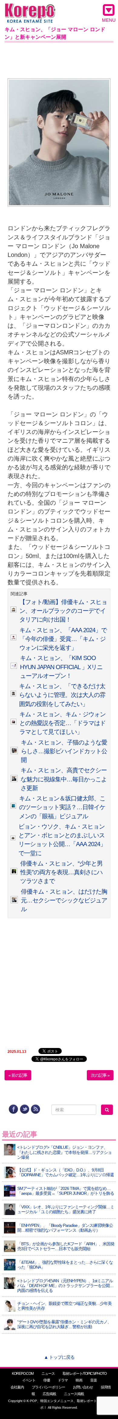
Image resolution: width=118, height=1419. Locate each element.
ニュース (48, 1373)
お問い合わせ (83, 1387)
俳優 (46, 1380)
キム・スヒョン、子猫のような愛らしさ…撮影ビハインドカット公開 (64, 751)
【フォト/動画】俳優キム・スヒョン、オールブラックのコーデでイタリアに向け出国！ (63, 611)
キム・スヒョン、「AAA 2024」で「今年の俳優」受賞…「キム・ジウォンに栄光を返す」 (63, 639)
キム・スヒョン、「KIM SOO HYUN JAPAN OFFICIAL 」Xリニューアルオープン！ (61, 667)
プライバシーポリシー (48, 1387)
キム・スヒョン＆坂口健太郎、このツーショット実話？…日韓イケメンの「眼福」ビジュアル (62, 807)
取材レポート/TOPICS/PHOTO (85, 1373)
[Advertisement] (59, 59)
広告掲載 (49, 1394)
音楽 (93, 1380)
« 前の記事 (17, 1075)
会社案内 (17, 1387)
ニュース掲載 (74, 1394)
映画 (79, 1380)
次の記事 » (100, 1075)
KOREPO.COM (23, 1373)
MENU (109, 20)
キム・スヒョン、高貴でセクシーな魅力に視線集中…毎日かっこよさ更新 (64, 779)
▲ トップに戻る (59, 1357)
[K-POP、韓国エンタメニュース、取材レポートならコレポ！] (30, 9)
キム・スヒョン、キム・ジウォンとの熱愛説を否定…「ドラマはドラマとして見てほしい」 (62, 723)
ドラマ (63, 1380)
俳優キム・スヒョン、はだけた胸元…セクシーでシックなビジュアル (64, 900)
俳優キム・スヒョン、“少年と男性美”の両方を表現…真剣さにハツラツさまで (61, 872)
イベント (28, 1380)
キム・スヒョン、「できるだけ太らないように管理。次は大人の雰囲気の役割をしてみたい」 (62, 695)
